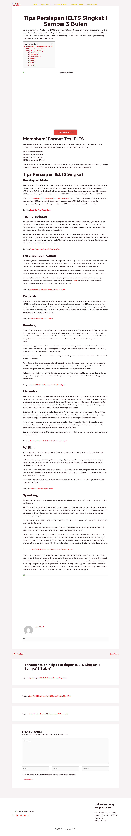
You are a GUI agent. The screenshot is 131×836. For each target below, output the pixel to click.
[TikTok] (28, 815)
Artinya (74, 281)
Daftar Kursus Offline (60, 4)
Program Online (44, 4)
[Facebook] (17, 815)
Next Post (114, 654)
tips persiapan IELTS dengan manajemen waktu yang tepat (50, 198)
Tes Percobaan (34, 54)
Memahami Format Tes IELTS (36, 49)
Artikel (81, 4)
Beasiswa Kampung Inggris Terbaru (41, 489)
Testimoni (74, 4)
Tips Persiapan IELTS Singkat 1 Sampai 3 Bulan (39, 46)
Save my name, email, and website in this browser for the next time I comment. (50, 775)
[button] (50, 4)
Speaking (33, 66)
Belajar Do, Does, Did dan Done (40, 210)
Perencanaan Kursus (36, 56)
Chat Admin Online (91, 4)
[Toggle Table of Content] (51, 43)
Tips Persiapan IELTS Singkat (36, 51)
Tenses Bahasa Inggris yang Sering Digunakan (44, 249)
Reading (33, 60)
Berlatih (33, 58)
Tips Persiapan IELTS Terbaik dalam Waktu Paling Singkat (48, 678)
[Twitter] (13, 815)
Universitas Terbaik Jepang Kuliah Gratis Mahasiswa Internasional (51, 549)
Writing (33, 64)
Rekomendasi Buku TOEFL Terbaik (41, 319)
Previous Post (17, 654)
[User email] (24, 639)
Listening (33, 62)
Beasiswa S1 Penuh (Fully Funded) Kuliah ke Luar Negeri (48, 441)
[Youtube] (25, 815)
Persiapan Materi (35, 52)
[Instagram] (21, 815)
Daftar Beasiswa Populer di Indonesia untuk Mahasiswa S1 (48, 714)
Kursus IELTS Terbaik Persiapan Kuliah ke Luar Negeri (47, 289)
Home (35, 4)
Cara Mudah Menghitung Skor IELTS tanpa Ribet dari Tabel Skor (50, 696)
